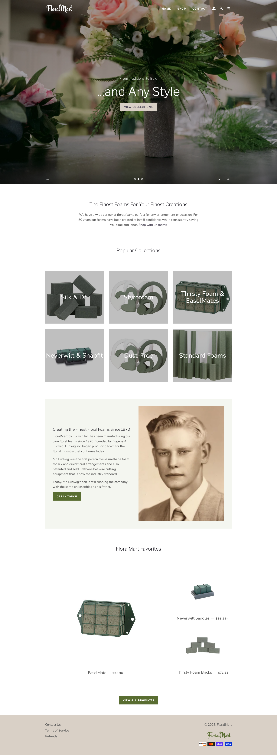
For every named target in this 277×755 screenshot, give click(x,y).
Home (166, 8)
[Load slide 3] (142, 179)
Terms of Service (57, 730)
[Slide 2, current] (138, 179)
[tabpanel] (138, 92)
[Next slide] (228, 179)
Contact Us (53, 724)
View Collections (138, 106)
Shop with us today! (152, 225)
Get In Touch (67, 496)
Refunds (51, 736)
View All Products (138, 700)
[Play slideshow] (219, 179)
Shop (181, 8)
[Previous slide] (47, 179)
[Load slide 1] (135, 179)
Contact (199, 8)
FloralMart (224, 724)
